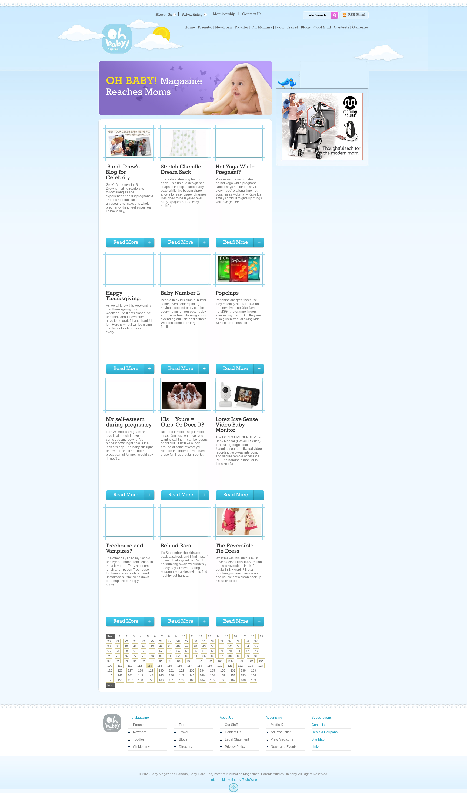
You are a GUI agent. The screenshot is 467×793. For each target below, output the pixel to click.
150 (212, 675)
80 (160, 655)
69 (221, 651)
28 (178, 641)
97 (152, 660)
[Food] (279, 27)
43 (152, 646)
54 (247, 646)
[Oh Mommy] (261, 27)
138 (243, 670)
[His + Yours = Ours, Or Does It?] (182, 423)
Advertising (274, 717)
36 (247, 641)
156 (120, 680)
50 (212, 646)
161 (171, 680)
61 (152, 651)
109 (109, 665)
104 (220, 660)
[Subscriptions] (224, 14)
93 (117, 660)
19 (261, 636)
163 (191, 680)
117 (189, 665)
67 (204, 651)
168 (243, 680)
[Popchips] (227, 293)
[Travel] (292, 27)
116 (179, 665)
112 (139, 665)
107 (250, 660)
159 (150, 680)
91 (256, 655)
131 (171, 670)
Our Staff (231, 725)
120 (219, 665)
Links (315, 747)
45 (169, 646)
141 (120, 675)
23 (134, 641)
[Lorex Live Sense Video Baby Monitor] (237, 425)
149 (202, 675)
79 (152, 655)
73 (256, 651)
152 (233, 675)
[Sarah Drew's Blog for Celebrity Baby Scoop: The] (123, 173)
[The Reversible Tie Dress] (235, 549)
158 (140, 680)
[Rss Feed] (357, 14)
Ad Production (281, 732)
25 (152, 641)
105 (230, 660)
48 (195, 646)
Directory (185, 747)
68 (212, 651)
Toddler (138, 739)
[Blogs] (306, 27)
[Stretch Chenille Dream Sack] (182, 170)
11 (192, 636)
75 (117, 655)
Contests (318, 725)
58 (126, 651)
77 (134, 655)
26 (160, 641)
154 (253, 675)
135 (212, 670)
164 (202, 680)
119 (209, 665)
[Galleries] (360, 27)
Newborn (139, 732)
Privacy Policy (235, 747)
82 (178, 655)
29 (186, 641)
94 (126, 660)
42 (143, 646)
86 (212, 655)
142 (130, 675)
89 (238, 655)
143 (140, 675)
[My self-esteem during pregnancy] (129, 423)
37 (256, 641)
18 (252, 636)
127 (130, 670)
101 (189, 660)
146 (171, 675)
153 (243, 675)
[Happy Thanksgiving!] (124, 296)
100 (178, 660)
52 (230, 646)
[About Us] (165, 14)
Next (110, 685)
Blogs (183, 739)
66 (195, 651)
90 (247, 655)
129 (150, 670)
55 (256, 646)
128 (140, 670)
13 (209, 636)
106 (240, 660)
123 (250, 665)
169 (253, 680)
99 (169, 660)
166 (222, 680)
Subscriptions (322, 717)
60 (143, 651)
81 (169, 655)
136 (222, 670)
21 (117, 641)
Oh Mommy (141, 747)
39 (117, 646)
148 (191, 675)
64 (178, 651)
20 (109, 641)
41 (134, 646)
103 (209, 660)
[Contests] (341, 27)
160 (161, 680)
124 (260, 665)
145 (161, 675)
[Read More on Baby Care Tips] (130, 243)
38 (109, 646)
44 (160, 646)
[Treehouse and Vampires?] (125, 549)
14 (218, 636)
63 (169, 651)
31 (204, 641)
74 (109, 655)
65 (186, 651)
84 (195, 655)
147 (181, 675)
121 (230, 665)
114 (159, 665)
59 (134, 651)
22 (126, 641)
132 (181, 670)
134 (202, 670)
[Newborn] (223, 27)
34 (230, 641)
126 (120, 670)
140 (109, 675)
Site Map (318, 739)
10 (183, 636)
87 (221, 655)
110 (120, 665)
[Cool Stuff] (322, 27)
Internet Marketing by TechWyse (233, 780)
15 (226, 636)
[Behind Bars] (176, 546)
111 (130, 665)
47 (186, 646)
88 (230, 655)
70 (230, 651)
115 (169, 665)
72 (247, 651)
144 (150, 675)
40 (126, 646)
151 (222, 675)
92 (109, 660)
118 (199, 665)
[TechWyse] (233, 791)
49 (204, 646)
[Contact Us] (252, 14)
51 (221, 646)
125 (109, 670)
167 (233, 680)
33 (221, 641)
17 (244, 636)
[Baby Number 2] (180, 293)
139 (253, 670)
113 (149, 665)
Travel (183, 732)
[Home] (190, 27)
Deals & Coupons (325, 732)
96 (143, 660)
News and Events (283, 747)
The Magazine (138, 717)
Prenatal (139, 725)
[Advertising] (193, 14)
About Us (226, 717)
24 (143, 641)
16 (235, 636)
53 (238, 646)
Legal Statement (237, 739)
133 (191, 670)
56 (109, 651)
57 (117, 651)
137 (233, 670)
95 (134, 660)
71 (238, 651)
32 (212, 641)
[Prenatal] (205, 27)
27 (169, 641)
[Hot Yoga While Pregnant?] (236, 170)
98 (160, 660)
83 (186, 655)
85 (204, 655)
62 (160, 651)
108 (261, 660)
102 (199, 660)
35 (238, 641)
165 (212, 680)
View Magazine (282, 739)
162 (181, 680)
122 (240, 665)
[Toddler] (242, 27)
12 (200, 636)
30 (195, 641)
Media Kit (278, 725)
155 (109, 680)
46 (178, 646)
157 (130, 680)
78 (143, 655)
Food (182, 725)
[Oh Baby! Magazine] (117, 53)
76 (126, 655)
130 (161, 670)
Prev (110, 636)
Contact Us (233, 732)
